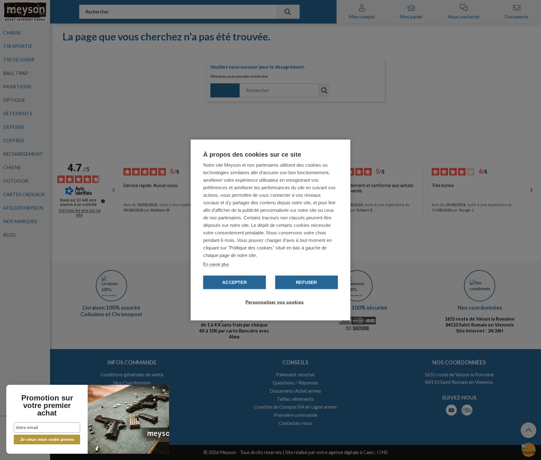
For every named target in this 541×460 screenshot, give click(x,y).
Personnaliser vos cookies (273, 302)
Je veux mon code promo (47, 439)
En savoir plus (216, 264)
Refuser (306, 282)
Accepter (234, 282)
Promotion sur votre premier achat (47, 405)
